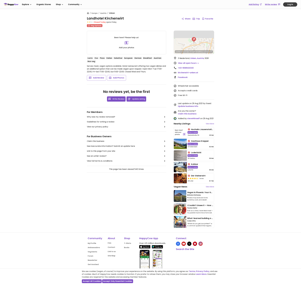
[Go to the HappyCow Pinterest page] (195, 244)
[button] (194, 39)
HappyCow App (148, 238)
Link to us (112, 251)
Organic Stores (43, 4)
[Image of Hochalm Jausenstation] (180, 132)
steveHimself (193, 118)
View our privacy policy (97, 126)
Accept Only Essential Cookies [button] (117, 281)
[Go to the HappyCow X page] (189, 244)
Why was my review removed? (101, 116)
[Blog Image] (180, 196)
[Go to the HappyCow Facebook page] (178, 244)
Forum (90, 256)
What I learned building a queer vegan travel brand (211, 218)
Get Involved (93, 264)
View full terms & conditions (99, 161)
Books (126, 247)
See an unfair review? (97, 156)
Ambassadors (94, 247)
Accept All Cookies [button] (92, 281)
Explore (25, 4)
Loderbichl (196, 152)
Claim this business (95, 141)
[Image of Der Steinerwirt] (180, 178)
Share (187, 18)
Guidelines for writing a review (100, 121)
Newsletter (92, 260)
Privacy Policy (202, 271)
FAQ (109, 243)
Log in (290, 4)
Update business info (188, 106)
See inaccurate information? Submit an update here (111, 146)
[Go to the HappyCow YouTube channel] (184, 244)
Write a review (193, 132)
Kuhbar (194, 164)
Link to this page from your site (101, 151)
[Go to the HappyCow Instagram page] (200, 244)
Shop (58, 4)
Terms (192, 271)
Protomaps (185, 52)
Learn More (201, 274)
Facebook (183, 77)
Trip (198, 18)
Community (73, 4)
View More (210, 124)
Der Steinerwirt (198, 175)
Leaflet (178, 52)
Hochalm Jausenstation (202, 129)
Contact (111, 247)
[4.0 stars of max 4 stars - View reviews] (193, 178)
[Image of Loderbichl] (180, 155)
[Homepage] (11, 4)
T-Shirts (127, 243)
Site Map (111, 256)
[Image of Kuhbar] (180, 167)
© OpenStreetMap (196, 52)
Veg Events (92, 252)
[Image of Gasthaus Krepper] (180, 144)
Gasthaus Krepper (200, 141)
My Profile (92, 243)
